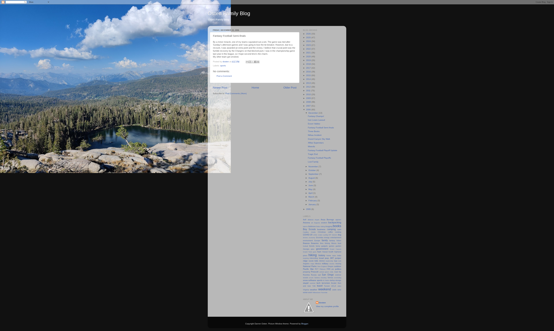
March (311, 197)
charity (313, 232)
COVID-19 (307, 235)
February (312, 201)
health (331, 252)
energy (327, 238)
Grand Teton (307, 252)
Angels (317, 220)
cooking (338, 232)
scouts (305, 278)
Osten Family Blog (229, 13)
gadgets (324, 246)
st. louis (326, 280)
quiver (327, 272)
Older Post (289, 87)
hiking (312, 255)
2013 (308, 83)
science (338, 275)
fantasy (332, 241)
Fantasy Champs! (316, 116)
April (310, 193)
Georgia (306, 249)
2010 (308, 94)
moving (338, 264)
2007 (308, 106)
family (325, 240)
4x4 (304, 220)
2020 (308, 57)
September (313, 174)
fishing (327, 243)
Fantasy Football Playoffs (319, 158)
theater (334, 283)
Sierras (330, 278)
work (310, 292)
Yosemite (324, 292)
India (339, 256)
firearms (315, 243)
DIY (330, 235)
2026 (308, 34)
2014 (308, 79)
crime (315, 235)
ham (319, 252)
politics (338, 269)
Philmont (322, 269)
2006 (308, 110)
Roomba (306, 275)
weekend (324, 289)
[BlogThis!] (249, 61)
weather (313, 290)
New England (322, 266)
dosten (322, 303)
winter (305, 292)
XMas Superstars (316, 143)
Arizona (306, 223)
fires (321, 243)
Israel (321, 258)
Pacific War (308, 269)
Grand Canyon (335, 249)
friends (312, 246)
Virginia (306, 290)
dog (339, 235)
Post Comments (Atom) (236, 93)
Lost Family (313, 162)
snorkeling (337, 278)
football (305, 246)
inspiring (306, 258)
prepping (306, 272)
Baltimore (312, 226)
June (311, 185)
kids (316, 261)
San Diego (328, 274)
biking (323, 226)
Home (255, 87)
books (337, 226)
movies (331, 264)
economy (312, 237)
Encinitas (319, 238)
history (321, 255)
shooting (323, 278)
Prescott (314, 272)
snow (305, 280)
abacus (311, 220)
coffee (330, 232)
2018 (308, 64)
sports (223, 66)
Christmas (322, 232)
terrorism (326, 283)
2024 (308, 41)
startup (332, 280)
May (310, 189)
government (322, 249)
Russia (314, 275)
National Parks (310, 266)
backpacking (334, 222)
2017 (308, 68)
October (312, 170)
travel (320, 285)
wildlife (334, 290)
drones (305, 237)
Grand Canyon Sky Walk (319, 139)
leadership (329, 261)
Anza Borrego (327, 220)
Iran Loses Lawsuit (316, 120)
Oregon (330, 266)
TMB (314, 286)
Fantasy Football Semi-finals (321, 128)
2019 (308, 60)
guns (314, 252)
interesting (314, 258)
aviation (324, 223)
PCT (316, 269)
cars (339, 229)
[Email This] (247, 61)
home (328, 256)
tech (318, 283)
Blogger (304, 324)
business (321, 229)
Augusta (317, 223)
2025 (308, 37)
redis (331, 272)
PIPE (329, 269)
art (312, 223)
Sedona (317, 278)
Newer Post (220, 87)
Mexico (318, 264)
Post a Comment (224, 76)
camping (331, 229)
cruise (320, 235)
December (313, 113)
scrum (311, 278)
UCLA (333, 286)
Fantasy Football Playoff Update (322, 150)
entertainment (335, 238)
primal (322, 272)
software (312, 280)
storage (338, 280)
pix (333, 269)
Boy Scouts (309, 229)
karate (311, 261)
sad (319, 275)
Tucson (327, 286)
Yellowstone (316, 292)
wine (339, 290)
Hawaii (325, 252)
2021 (308, 53)
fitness (333, 243)
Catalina (306, 232)
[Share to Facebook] (255, 61)
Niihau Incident (314, 135)
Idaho (334, 255)
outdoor (337, 266)
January (312, 204)
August (311, 178)
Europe (317, 241)
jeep (327, 258)
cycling (325, 235)
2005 (308, 209)
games (331, 246)
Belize (318, 226)
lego (335, 261)
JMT (332, 258)
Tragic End (313, 154)
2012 (308, 87)
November (313, 167)
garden (338, 246)
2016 (308, 72)
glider (313, 249)
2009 (308, 98)
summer (313, 283)
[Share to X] (252, 61)
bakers (305, 226)
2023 (308, 45)
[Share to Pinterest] (258, 61)
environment (308, 241)
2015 (308, 75)
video (339, 286)
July (310, 182)
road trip (337, 272)
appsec (338, 220)
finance (306, 243)
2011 (308, 91)
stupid (305, 283)
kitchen (322, 261)
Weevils (311, 146)
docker (334, 235)
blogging (328, 226)
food (339, 243)
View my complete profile (327, 306)
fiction (339, 241)
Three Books (314, 131)
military (325, 264)
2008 (308, 102)
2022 (308, 49)
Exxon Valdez (314, 124)
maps (312, 264)
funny (318, 246)
